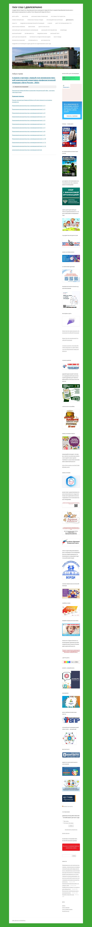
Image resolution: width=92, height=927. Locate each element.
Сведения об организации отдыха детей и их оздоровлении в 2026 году (31, 43)
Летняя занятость (29, 33)
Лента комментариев (67, 909)
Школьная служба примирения (39, 16)
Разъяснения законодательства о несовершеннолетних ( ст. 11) (29, 142)
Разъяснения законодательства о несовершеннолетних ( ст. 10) (29, 139)
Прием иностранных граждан (35, 19)
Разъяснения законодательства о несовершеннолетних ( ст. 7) (28, 127)
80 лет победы (57, 36)
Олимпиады (63, 30)
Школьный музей (16, 33)
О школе (50, 23)
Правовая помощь (18, 96)
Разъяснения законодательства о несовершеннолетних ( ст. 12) (29, 146)
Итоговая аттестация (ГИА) (58, 16)
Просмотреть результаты (71, 829)
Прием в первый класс (18, 19)
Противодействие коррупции (55, 19)
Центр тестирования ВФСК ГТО (63, 23)
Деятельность (69, 19)
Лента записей (65, 907)
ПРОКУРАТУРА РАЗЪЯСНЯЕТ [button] (21, 86)
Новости (14, 23)
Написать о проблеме (72, 116)
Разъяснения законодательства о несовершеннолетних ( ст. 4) (28, 116)
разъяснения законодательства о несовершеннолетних (27, 150)
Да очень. (66, 821)
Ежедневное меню (42, 33)
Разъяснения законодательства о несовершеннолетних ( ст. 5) (28, 120)
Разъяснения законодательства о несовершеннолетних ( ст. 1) (28, 105)
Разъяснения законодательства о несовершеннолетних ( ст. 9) (28, 135)
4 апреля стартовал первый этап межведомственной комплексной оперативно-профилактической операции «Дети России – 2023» (34, 80)
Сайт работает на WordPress (18, 920)
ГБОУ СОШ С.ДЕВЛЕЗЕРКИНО (27, 7)
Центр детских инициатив (19, 36)
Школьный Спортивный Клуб (49, 30)
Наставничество (45, 40)
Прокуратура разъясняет (18, 40)
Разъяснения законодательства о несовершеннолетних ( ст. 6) (28, 124)
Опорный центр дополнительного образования (25, 30)
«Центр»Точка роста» (43, 26)
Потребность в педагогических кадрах (40, 36)
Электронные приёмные (18, 26)
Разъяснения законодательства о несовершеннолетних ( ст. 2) (28, 109)
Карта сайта (15, 16)
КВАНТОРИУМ (31, 26)
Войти (63, 905)
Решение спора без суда (68, 894)
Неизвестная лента (68, 806)
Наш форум (25, 16)
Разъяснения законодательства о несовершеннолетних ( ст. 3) (28, 113)
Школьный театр (54, 33)
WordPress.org (65, 911)
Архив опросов (65, 833)
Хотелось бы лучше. (69, 823)
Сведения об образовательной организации (32, 23)
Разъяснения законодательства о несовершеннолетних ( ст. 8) (28, 131)
